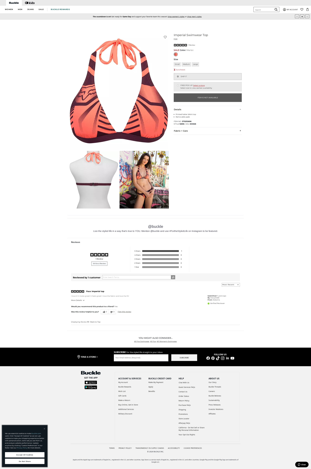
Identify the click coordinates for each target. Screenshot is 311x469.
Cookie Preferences (193, 448)
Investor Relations (216, 409)
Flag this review (124, 312)
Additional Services (126, 409)
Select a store (199, 85)
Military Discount (125, 414)
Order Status (184, 396)
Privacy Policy (22, 448)
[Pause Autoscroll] (302, 16)
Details (177, 109)
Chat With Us (184, 382)
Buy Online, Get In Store (128, 405)
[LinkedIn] (227, 358)
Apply (150, 387)
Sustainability (214, 400)
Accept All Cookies (24, 455)
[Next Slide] (307, 16)
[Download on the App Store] (91, 382)
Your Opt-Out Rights (187, 434)
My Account (123, 382)
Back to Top (95, 322)
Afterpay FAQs (184, 423)
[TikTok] (217, 358)
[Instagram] (222, 358)
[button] (8, 9)
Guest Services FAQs (187, 387)
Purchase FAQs (185, 405)
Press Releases (215, 405)
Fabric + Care (181, 131)
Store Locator (184, 418)
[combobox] (265, 9)
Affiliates (212, 414)
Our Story (212, 382)
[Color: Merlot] (175, 54)
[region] (25, 446)
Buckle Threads (215, 387)
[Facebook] (208, 358)
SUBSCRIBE (184, 357)
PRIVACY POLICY (125, 448)
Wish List (122, 391)
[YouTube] (232, 358)
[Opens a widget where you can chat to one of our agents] (302, 465)
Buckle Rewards (124, 387)
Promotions (183, 414)
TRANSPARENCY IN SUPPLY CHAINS (149, 448)
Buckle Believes (215, 396)
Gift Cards (122, 396)
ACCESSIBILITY (174, 448)
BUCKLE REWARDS (60, 9)
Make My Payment (155, 382)
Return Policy (184, 400)
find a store (89, 356)
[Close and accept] (44, 428)
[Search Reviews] (173, 277)
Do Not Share (25, 461)
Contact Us (183, 391)
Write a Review (99, 263)
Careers (212, 391)
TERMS (112, 448)
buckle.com (36, 433)
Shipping (182, 409)
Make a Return (124, 400)
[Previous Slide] (297, 16)
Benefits (151, 391)
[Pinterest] (213, 358)
